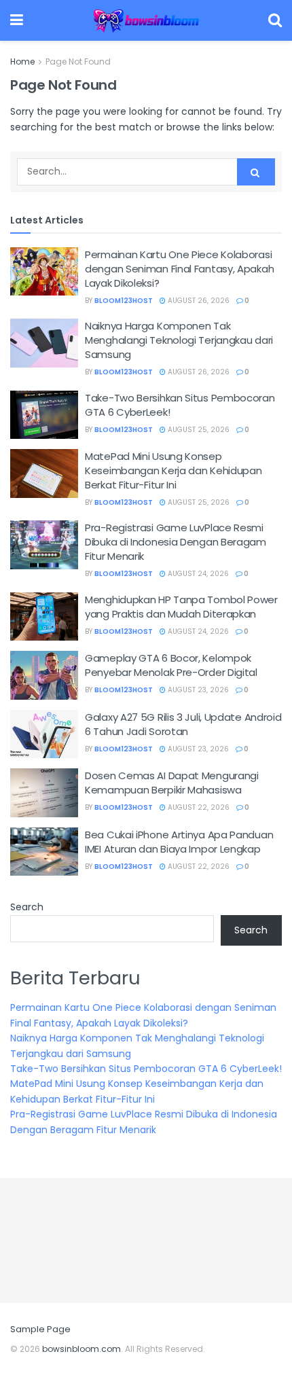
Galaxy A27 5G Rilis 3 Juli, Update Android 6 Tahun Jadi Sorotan (183, 724)
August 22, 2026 (198, 807)
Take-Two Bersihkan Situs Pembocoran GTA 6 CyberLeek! (146, 1068)
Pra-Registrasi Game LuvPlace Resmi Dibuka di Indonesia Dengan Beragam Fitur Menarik (175, 541)
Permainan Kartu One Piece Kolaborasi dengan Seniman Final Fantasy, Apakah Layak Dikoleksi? (179, 268)
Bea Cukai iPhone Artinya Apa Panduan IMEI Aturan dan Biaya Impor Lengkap (179, 841)
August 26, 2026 (198, 301)
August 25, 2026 (198, 430)
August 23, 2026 (197, 690)
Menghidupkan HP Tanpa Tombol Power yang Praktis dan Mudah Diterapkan (181, 606)
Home (22, 61)
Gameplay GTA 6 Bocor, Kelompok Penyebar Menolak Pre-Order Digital (171, 665)
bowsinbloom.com (81, 1349)
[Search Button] (256, 171)
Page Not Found (78, 61)
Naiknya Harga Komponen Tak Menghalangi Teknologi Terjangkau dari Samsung (179, 340)
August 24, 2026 (197, 574)
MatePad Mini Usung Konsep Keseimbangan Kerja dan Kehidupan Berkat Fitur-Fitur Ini (173, 470)
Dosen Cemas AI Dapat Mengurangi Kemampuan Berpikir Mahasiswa (172, 782)
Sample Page (40, 1329)
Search (26, 907)
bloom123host (123, 301)
